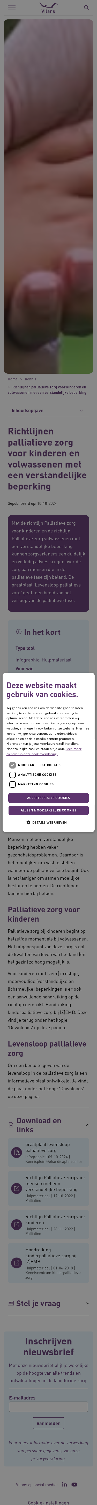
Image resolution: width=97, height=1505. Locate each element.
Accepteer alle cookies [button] (48, 798)
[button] (48, 822)
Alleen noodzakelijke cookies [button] (48, 810)
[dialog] (48, 752)
